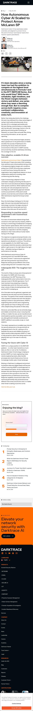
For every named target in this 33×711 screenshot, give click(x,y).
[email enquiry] (16, 553)
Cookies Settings (16, 703)
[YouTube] (9, 553)
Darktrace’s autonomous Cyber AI (11, 160)
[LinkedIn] (2, 553)
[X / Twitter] (6, 553)
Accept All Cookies (16, 708)
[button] (28, 2)
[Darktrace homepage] (13, 549)
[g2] (13, 553)
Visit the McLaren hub (8, 387)
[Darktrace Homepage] (10, 2)
